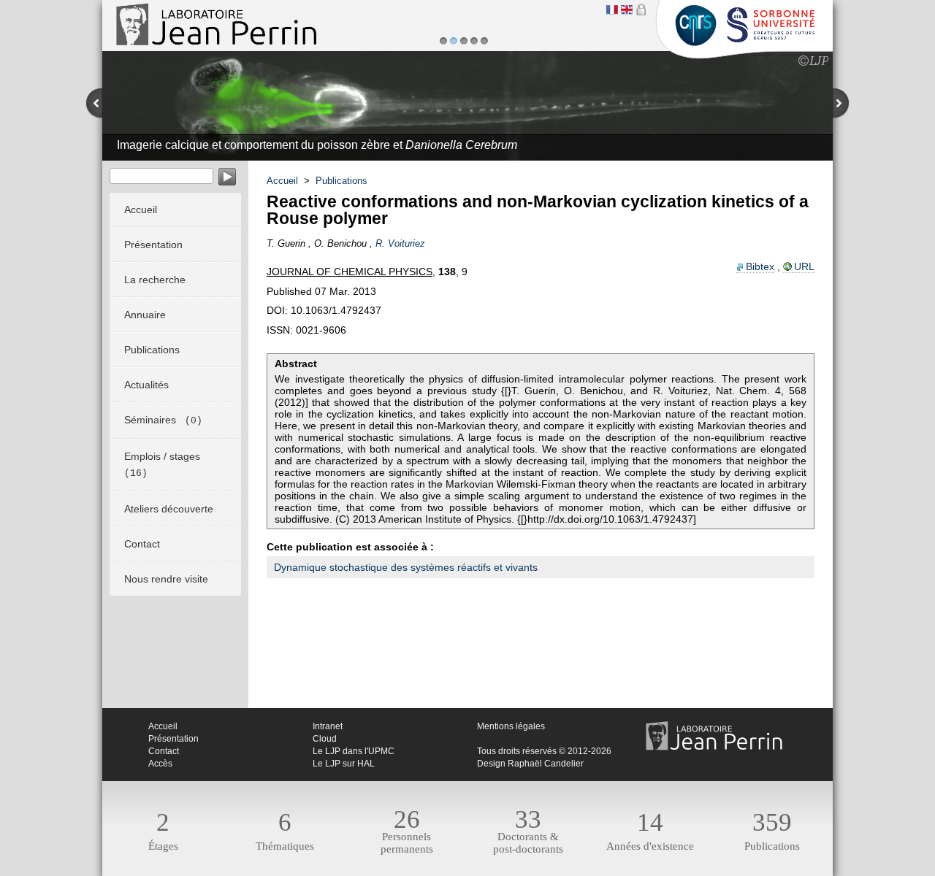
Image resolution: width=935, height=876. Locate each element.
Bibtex (760, 266)
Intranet (328, 726)
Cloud (325, 739)
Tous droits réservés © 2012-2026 (544, 751)
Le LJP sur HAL (344, 763)
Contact (163, 751)
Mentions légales (511, 726)
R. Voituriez (400, 243)
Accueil (282, 180)
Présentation (173, 739)
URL (804, 266)
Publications (341, 180)
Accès (160, 763)
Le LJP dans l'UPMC (353, 751)
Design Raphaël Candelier (530, 763)
